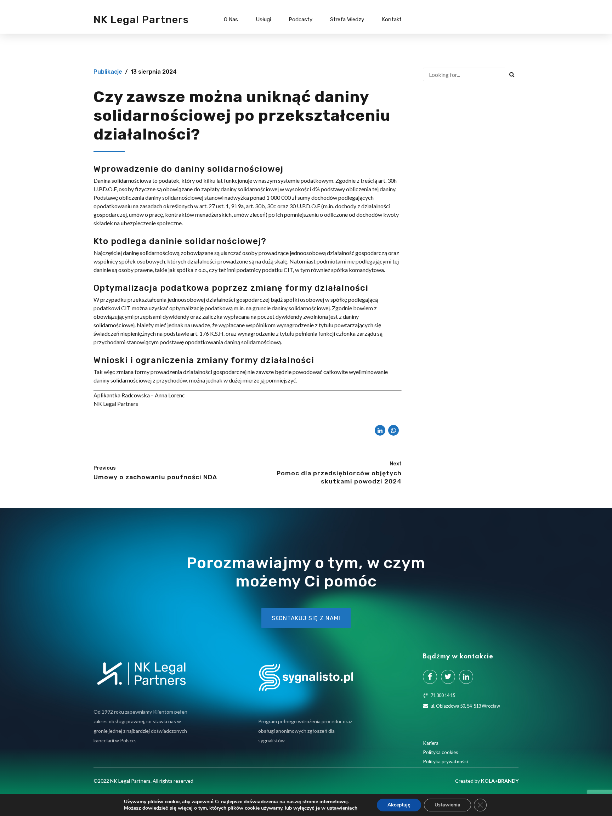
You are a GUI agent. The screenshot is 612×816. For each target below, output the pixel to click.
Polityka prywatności (445, 761)
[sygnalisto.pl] (306, 677)
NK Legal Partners (141, 19)
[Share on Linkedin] (380, 430)
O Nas (231, 19)
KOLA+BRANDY (499, 781)
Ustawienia (447, 804)
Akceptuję (398, 804)
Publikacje (108, 71)
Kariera (430, 743)
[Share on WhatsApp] (393, 430)
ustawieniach (342, 808)
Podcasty (300, 19)
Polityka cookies (440, 752)
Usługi (263, 19)
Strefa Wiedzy (347, 19)
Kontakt (392, 19)
